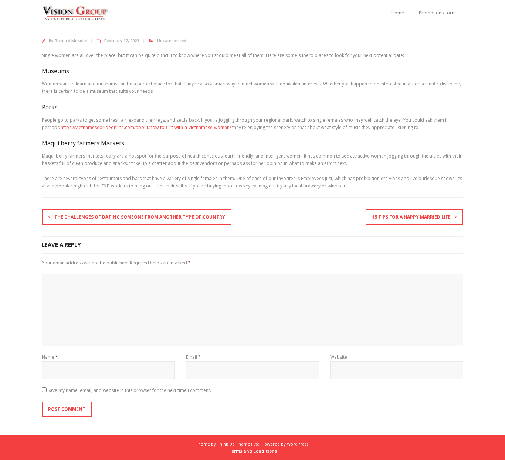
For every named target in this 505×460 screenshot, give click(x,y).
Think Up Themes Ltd (238, 444)
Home (397, 13)
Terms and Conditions (252, 451)
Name (50, 357)
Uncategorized (171, 40)
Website (338, 357)
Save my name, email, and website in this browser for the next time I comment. (129, 390)
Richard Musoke (71, 40)
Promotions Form (437, 13)
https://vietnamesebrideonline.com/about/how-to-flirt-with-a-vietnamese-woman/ (146, 127)
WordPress (297, 444)
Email (193, 357)
